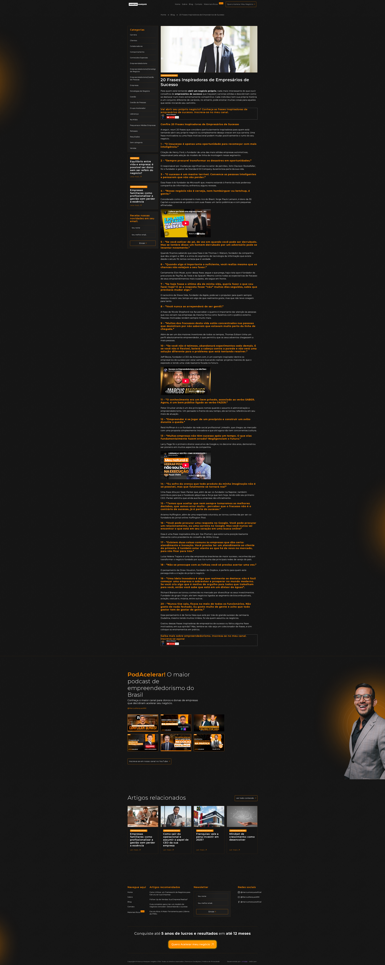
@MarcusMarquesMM (137, 708)
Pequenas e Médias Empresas (143, 125)
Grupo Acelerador (138, 108)
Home (163, 15)
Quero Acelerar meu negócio (190, 944)
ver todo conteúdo (245, 798)
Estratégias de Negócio (140, 91)
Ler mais (134, 850)
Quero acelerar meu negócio (240, 4)
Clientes (133, 41)
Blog (173, 15)
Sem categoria (136, 142)
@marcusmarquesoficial (249, 892)
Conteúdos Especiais (139, 58)
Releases (134, 131)
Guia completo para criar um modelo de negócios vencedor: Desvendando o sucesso (169, 905)
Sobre (130, 897)
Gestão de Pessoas (138, 102)
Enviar (142, 243)
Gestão (133, 97)
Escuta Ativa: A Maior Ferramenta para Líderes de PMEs (169, 913)
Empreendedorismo (138, 63)
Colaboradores (136, 46)
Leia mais (134, 177)
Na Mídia (134, 120)
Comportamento (137, 52)
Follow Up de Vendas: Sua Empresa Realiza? (169, 899)
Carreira (133, 35)
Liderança (134, 114)
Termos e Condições (193, 961)
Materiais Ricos (134, 912)
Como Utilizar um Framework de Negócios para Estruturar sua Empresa (170, 893)
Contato (131, 907)
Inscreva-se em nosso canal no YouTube (148, 761)
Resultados (135, 137)
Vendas (133, 148)
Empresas (134, 85)
